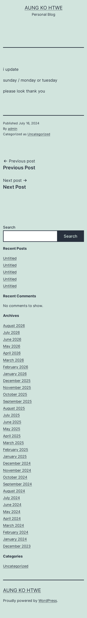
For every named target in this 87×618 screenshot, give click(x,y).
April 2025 (12, 436)
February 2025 (15, 449)
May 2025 (11, 429)
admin (12, 129)
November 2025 (17, 387)
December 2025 (17, 381)
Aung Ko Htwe (44, 8)
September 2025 (17, 401)
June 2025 (12, 422)
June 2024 (12, 505)
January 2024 (15, 539)
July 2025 (11, 415)
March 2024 (13, 525)
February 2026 (15, 367)
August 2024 (14, 491)
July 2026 (11, 332)
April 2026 (12, 353)
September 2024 (17, 484)
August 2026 (14, 326)
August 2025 (14, 408)
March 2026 (13, 360)
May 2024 (11, 512)
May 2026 (11, 346)
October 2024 (15, 477)
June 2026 (12, 339)
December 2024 (17, 463)
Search (9, 227)
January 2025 (15, 456)
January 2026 (15, 374)
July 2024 (11, 498)
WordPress (47, 600)
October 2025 (15, 394)
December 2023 (17, 546)
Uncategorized (39, 134)
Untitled (10, 258)
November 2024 (17, 470)
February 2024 (15, 532)
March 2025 (13, 443)
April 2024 (12, 518)
